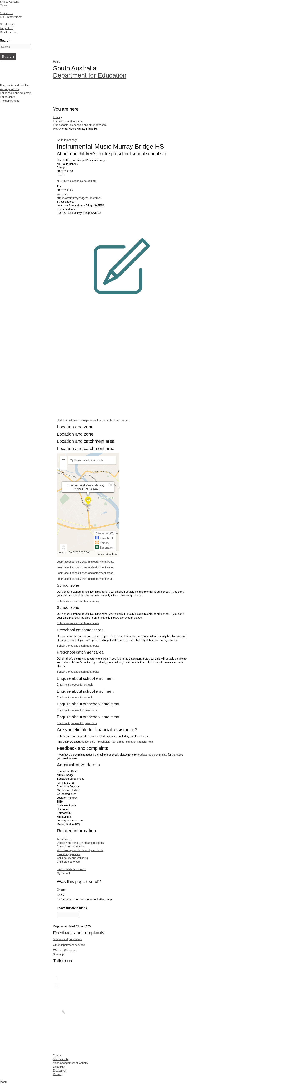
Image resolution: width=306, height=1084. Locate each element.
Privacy (57, 1074)
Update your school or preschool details (80, 842)
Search (5, 40)
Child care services (68, 861)
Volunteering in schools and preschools (80, 850)
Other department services (69, 944)
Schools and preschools (67, 939)
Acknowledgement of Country (70, 1062)
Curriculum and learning (71, 846)
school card (88, 741)
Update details (93, 420)
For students (7, 97)
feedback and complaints (152, 754)
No (62, 894)
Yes (63, 890)
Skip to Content (9, 1)
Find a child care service (71, 869)
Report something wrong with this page (86, 899)
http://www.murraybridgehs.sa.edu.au (79, 198)
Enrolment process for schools (75, 684)
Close (3, 5)
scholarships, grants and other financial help (126, 741)
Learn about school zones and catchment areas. (85, 561)
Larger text (6, 28)
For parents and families (14, 85)
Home (56, 61)
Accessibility (60, 1059)
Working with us (9, 89)
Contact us (6, 13)
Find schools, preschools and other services (79, 124)
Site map (58, 954)
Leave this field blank (72, 908)
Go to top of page (67, 140)
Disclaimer (59, 1070)
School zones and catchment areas (78, 601)
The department (9, 100)
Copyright (59, 1066)
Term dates (63, 839)
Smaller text (7, 24)
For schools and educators (16, 93)
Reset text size (9, 32)
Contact (57, 1055)
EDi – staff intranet (11, 16)
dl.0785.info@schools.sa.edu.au (76, 181)
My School (63, 873)
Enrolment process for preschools (77, 710)
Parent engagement (68, 854)
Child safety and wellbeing (72, 858)
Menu (3, 1081)
